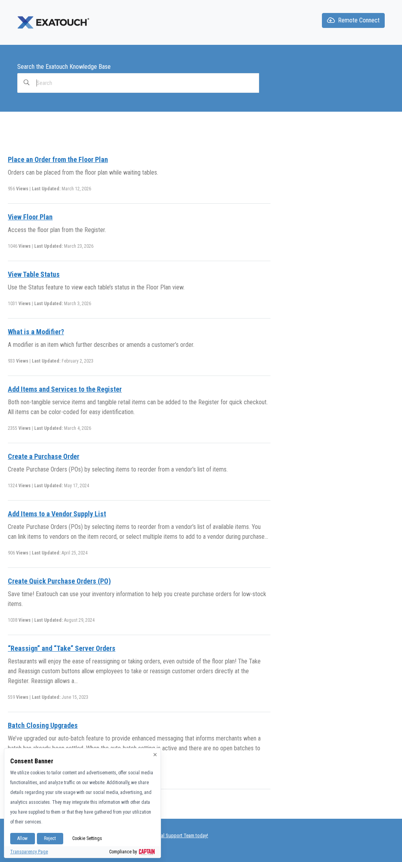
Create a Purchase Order (43, 456)
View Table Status (34, 274)
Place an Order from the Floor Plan (58, 159)
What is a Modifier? (36, 332)
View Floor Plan (30, 217)
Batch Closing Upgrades (43, 725)
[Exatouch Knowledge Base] (54, 22)
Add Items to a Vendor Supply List (57, 514)
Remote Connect (359, 20)
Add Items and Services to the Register (65, 389)
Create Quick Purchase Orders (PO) (59, 581)
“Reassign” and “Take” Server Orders (61, 648)
